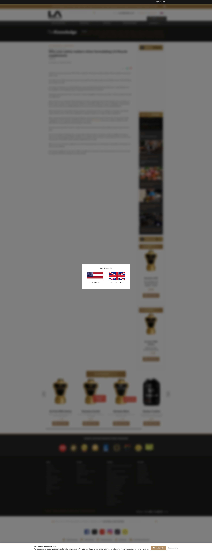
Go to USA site (95, 283)
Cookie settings (173, 548)
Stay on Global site (117, 283)
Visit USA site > (161, 2)
